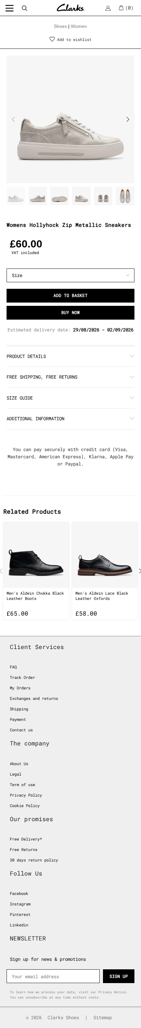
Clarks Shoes (63, 1017)
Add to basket (70, 295)
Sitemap (102, 1017)
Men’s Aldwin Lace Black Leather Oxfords (101, 595)
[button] (13, 119)
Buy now (70, 312)
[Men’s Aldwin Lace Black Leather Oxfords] (105, 555)
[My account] (108, 7)
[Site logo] (70, 7)
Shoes (60, 26)
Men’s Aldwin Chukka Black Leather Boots (35, 595)
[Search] (24, 7)
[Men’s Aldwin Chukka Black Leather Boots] (36, 555)
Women (79, 26)
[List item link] (70, 667)
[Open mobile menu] (10, 7)
